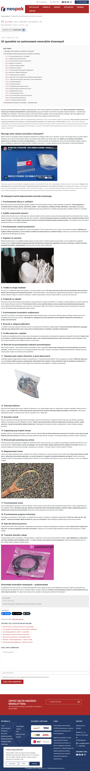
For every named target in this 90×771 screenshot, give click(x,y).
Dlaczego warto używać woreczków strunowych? (19, 51)
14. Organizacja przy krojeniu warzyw (18, 86)
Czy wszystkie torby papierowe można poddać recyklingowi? (20, 629)
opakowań (35, 519)
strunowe (39, 112)
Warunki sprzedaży (6, 736)
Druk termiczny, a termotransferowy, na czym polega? (18, 627)
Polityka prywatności (7, 739)
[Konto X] (68, 2)
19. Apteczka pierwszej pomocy (17, 98)
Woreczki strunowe (17, 619)
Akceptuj (34, 763)
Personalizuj (12, 763)
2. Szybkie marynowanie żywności (17, 58)
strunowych (80, 207)
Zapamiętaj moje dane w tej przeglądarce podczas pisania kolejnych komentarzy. (26, 677)
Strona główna (5, 16)
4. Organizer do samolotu (14, 63)
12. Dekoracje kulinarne (14, 82)
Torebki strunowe (10, 37)
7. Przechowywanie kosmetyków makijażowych (20, 70)
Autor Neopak (9, 22)
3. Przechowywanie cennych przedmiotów (19, 61)
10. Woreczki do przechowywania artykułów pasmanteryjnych (25, 77)
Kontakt (18, 729)
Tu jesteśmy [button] (42, 2)
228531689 (56, 2)
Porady (3, 37)
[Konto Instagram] (71, 2)
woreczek (60, 458)
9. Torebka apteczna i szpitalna (16, 75)
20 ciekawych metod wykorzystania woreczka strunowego (23, 54)
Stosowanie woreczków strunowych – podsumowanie (21, 103)
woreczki (4, 361)
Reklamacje (4, 744)
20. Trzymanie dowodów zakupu (17, 100)
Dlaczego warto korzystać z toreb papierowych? (16, 637)
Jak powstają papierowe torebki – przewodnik (16, 632)
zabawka (33, 302)
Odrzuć (24, 763)
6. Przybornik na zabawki (14, 68)
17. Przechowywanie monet (15, 93)
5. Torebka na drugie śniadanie (16, 65)
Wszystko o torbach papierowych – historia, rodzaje (17, 640)
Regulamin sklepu (6, 741)
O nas (2, 726)
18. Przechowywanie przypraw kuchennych (20, 95)
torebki (73, 338)
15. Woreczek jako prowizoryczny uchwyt (19, 88)
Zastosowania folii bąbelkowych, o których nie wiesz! (18, 642)
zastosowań (20, 126)
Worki (17, 37)
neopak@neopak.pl (84, 743)
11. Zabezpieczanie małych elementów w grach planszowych (25, 79)
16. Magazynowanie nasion (15, 91)
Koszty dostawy (5, 728)
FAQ (17, 732)
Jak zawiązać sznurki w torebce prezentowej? (16, 634)
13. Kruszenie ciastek (14, 84)
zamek (66, 139)
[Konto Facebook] (65, 2)
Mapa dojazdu (20, 726)
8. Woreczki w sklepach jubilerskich (17, 72)
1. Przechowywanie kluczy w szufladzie (19, 56)
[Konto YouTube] (63, 2)
